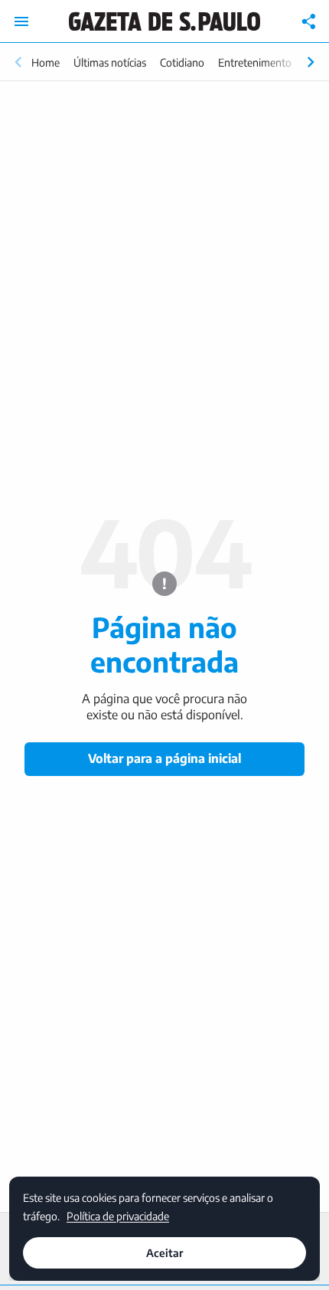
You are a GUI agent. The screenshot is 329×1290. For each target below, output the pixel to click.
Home (45, 62)
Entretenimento (255, 62)
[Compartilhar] (309, 21)
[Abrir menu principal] (21, 21)
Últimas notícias (109, 62)
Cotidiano (182, 62)
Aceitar (164, 1252)
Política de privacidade (118, 1215)
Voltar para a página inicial (164, 758)
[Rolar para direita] (310, 62)
